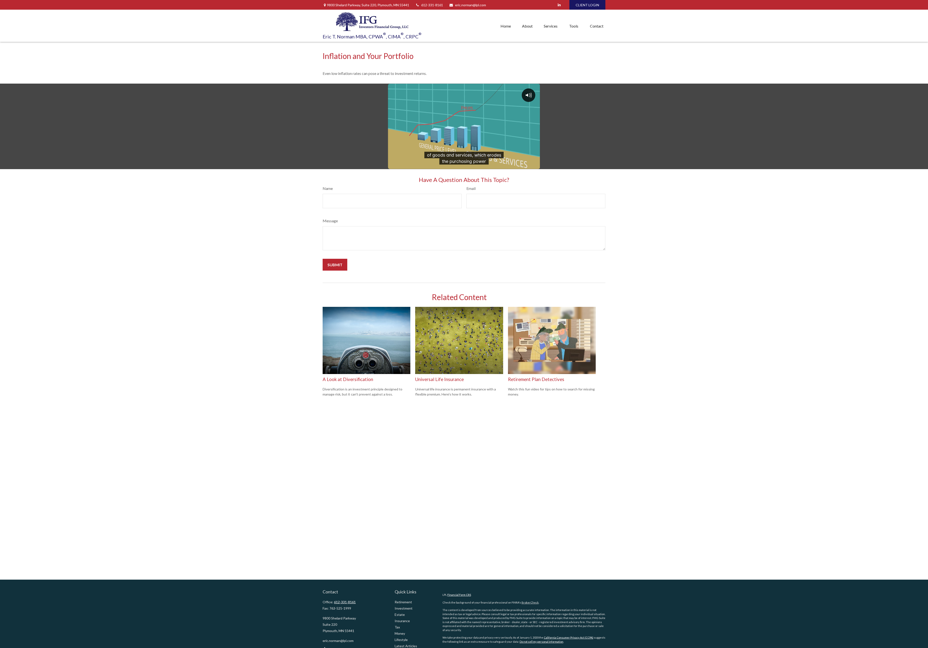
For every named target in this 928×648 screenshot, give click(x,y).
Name (328, 188)
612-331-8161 (432, 5)
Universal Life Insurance (439, 379)
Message (330, 220)
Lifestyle (401, 640)
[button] (506, 26)
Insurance (402, 621)
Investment (404, 608)
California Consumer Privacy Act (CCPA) (568, 637)
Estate (400, 614)
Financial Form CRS (459, 594)
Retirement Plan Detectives (536, 379)
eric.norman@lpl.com (470, 5)
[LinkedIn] (559, 5)
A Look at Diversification (348, 379)
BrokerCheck (530, 602)
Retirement (403, 602)
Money (400, 633)
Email (471, 188)
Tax (397, 627)
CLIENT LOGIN (587, 5)
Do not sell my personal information (541, 641)
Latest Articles (406, 646)
